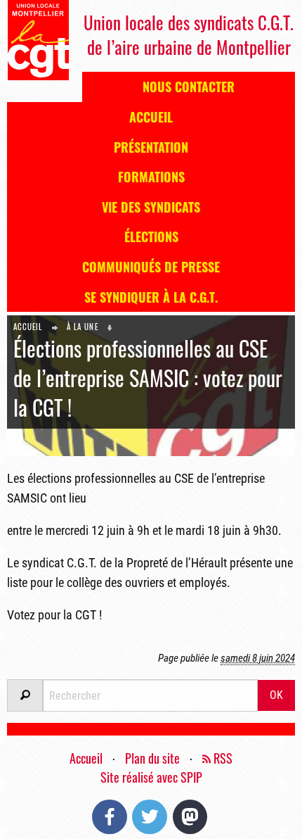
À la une (82, 326)
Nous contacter (189, 86)
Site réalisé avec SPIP (151, 777)
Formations (151, 177)
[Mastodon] (190, 817)
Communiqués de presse (151, 267)
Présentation (151, 147)
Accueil (151, 117)
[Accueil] (38, 39)
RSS (221, 758)
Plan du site (152, 758)
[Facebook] (109, 817)
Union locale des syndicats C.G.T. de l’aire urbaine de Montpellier (189, 34)
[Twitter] (149, 817)
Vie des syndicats (151, 207)
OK (276, 695)
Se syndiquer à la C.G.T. (151, 297)
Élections (151, 236)
